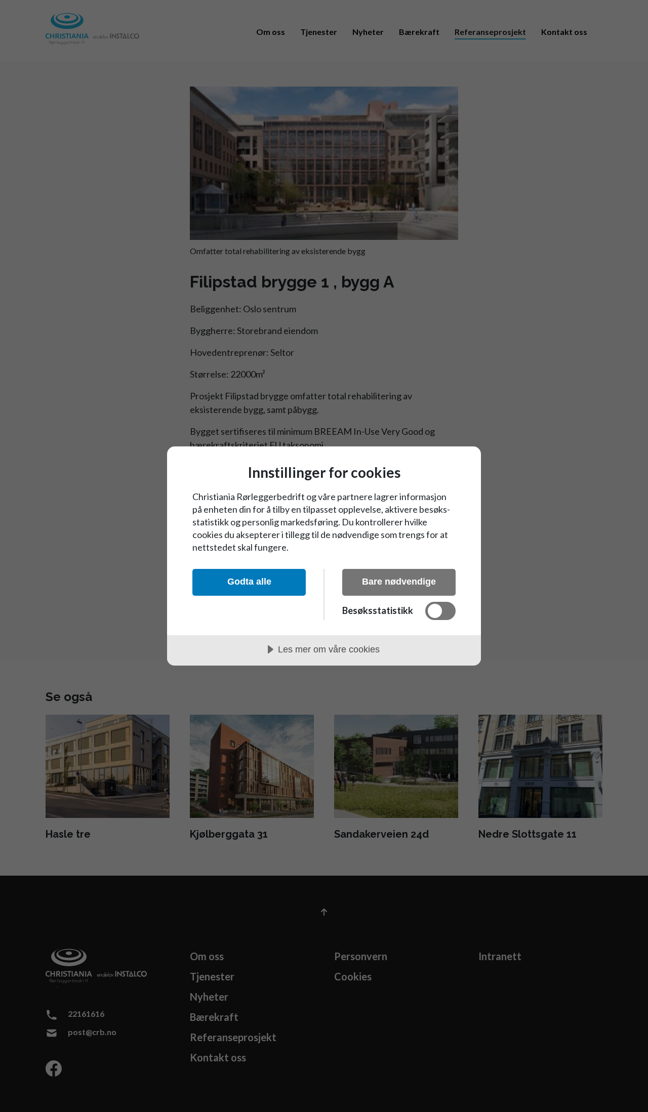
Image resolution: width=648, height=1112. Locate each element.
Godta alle (249, 581)
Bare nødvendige (399, 581)
